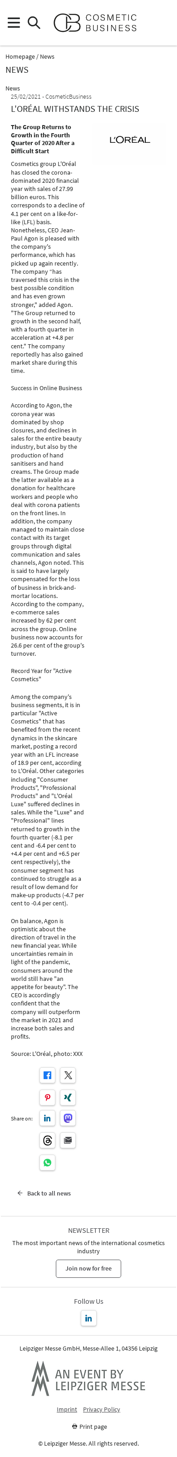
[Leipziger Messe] (164, 23)
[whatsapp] (47, 1163)
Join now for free (88, 1268)
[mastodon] (68, 1118)
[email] (68, 1140)
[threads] (47, 1140)
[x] (68, 1075)
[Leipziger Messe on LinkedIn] (89, 1318)
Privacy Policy (101, 1409)
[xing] (68, 1097)
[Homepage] (98, 22)
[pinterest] (47, 1097)
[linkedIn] (47, 1118)
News (47, 56)
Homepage (20, 56)
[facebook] (47, 1075)
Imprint (67, 1409)
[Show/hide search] (34, 23)
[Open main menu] (13, 23)
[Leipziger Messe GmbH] (88, 1378)
